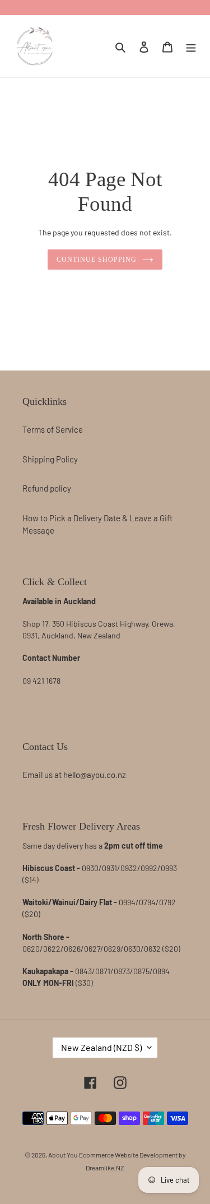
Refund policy (46, 488)
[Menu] (191, 46)
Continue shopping (97, 259)
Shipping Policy (50, 459)
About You (62, 1155)
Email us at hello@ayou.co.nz (74, 775)
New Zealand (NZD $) (101, 1047)
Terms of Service (52, 429)
